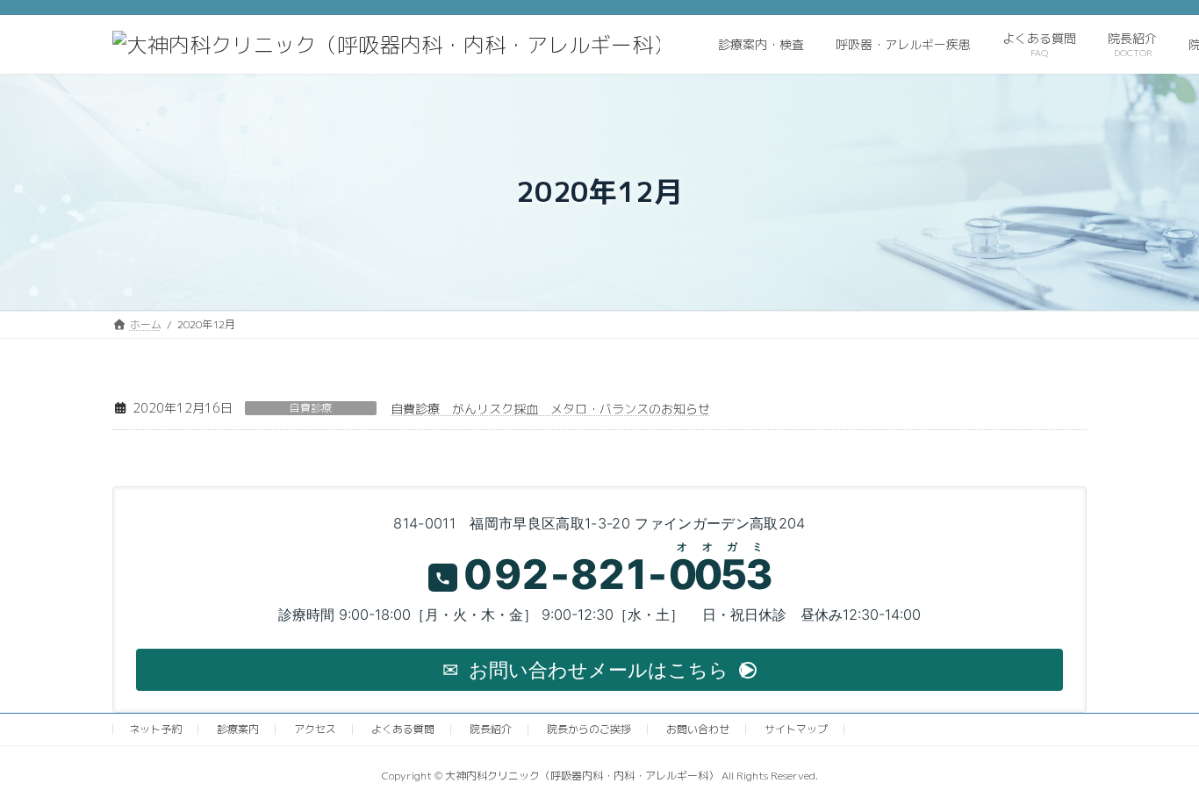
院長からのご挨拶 (589, 729)
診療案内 (238, 729)
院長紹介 (491, 729)
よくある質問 (402, 729)
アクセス (315, 729)
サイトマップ (796, 729)
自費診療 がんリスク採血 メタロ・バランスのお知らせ (550, 408)
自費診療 (311, 408)
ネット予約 (155, 729)
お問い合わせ (697, 729)
